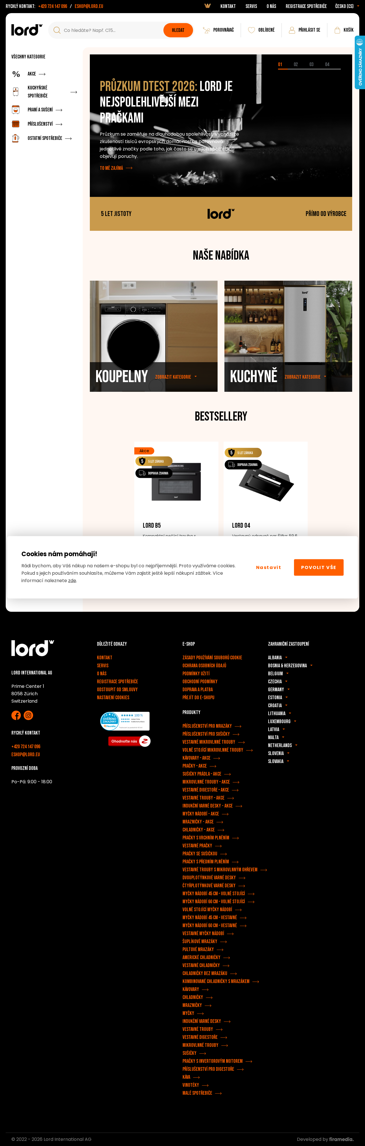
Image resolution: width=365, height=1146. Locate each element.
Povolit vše (318, 567)
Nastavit (268, 567)
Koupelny (122, 377)
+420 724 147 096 (52, 6)
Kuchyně (253, 377)
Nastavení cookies (113, 698)
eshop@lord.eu (89, 6)
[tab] (286, 69)
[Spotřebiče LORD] (26, 30)
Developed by (313, 1139)
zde (72, 580)
